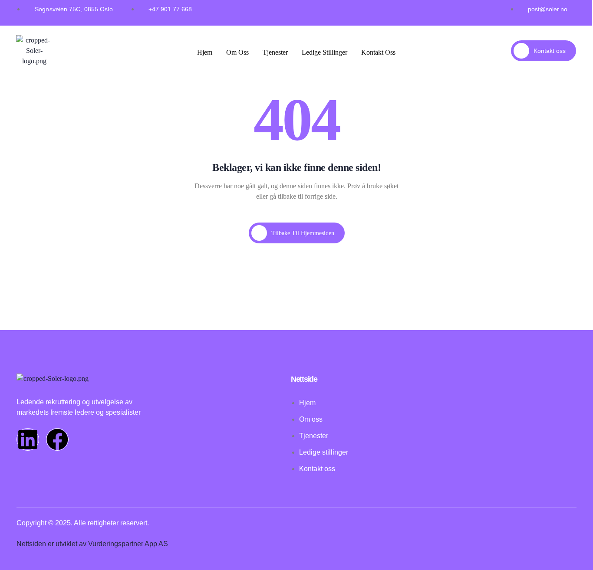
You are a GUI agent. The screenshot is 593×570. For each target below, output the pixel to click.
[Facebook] (57, 439)
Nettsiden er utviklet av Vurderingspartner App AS (92, 543)
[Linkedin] (27, 439)
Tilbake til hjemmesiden (302, 233)
